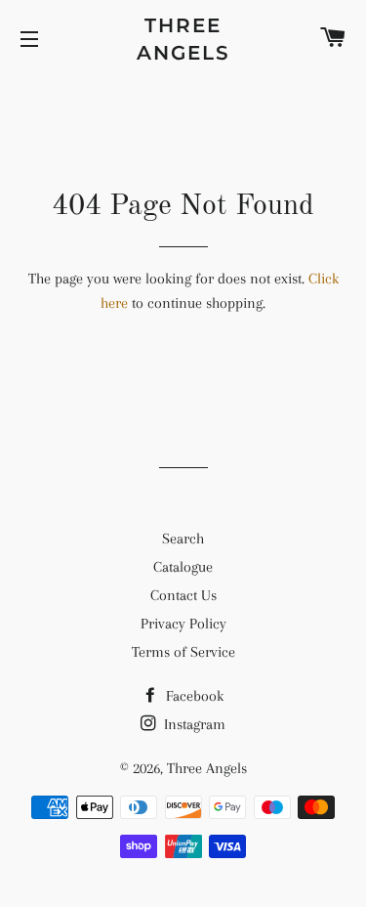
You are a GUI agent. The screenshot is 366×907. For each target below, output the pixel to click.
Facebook (193, 696)
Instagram (192, 724)
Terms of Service (183, 652)
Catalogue (183, 567)
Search (183, 538)
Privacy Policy (183, 623)
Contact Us (183, 595)
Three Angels (183, 39)
